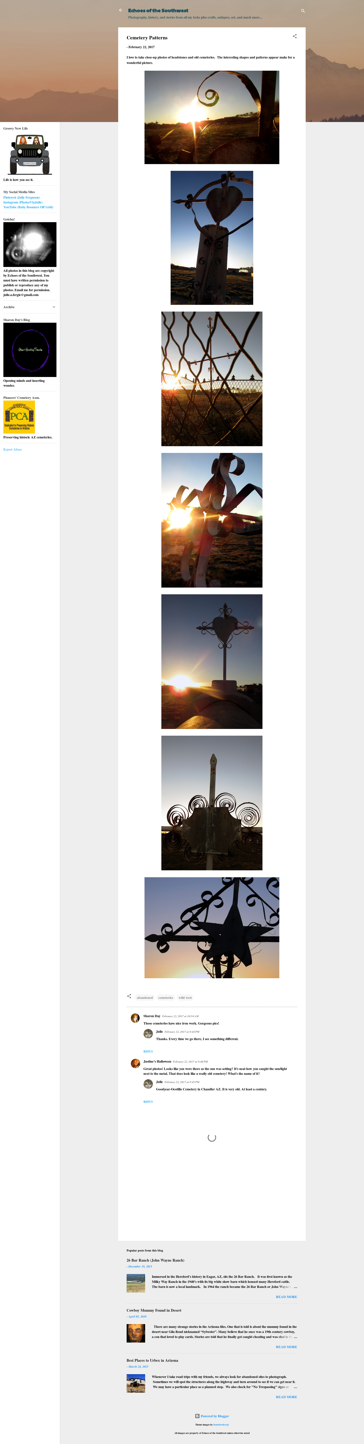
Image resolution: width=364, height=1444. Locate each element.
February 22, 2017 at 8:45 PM (182, 1082)
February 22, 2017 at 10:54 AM (180, 1016)
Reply (148, 1051)
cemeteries (165, 997)
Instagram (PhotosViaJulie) (23, 202)
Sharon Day (152, 1015)
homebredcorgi (221, 1424)
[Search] (303, 11)
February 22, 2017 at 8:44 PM (182, 1032)
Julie (159, 1031)
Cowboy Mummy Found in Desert (154, 1310)
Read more (286, 1296)
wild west (185, 997)
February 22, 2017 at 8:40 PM (190, 1061)
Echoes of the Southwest (158, 10)
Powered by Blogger (214, 1415)
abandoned (145, 997)
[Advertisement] (212, 1201)
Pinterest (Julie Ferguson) (21, 197)
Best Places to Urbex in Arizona (152, 1360)
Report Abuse (12, 449)
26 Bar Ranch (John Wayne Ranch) (155, 1260)
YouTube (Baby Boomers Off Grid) (28, 206)
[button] (294, 37)
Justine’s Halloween (157, 1061)
